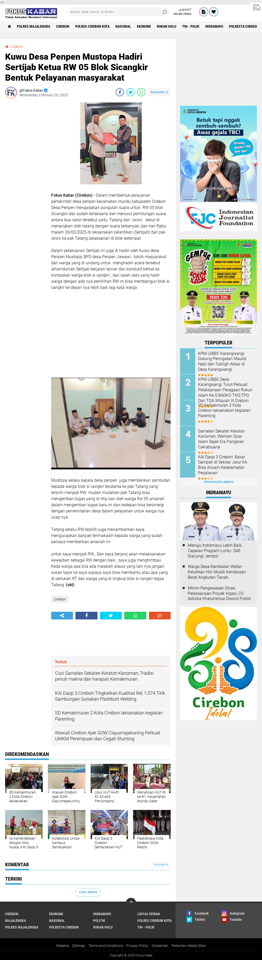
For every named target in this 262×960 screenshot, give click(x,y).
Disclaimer (160, 946)
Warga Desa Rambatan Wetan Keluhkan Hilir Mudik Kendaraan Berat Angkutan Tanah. (217, 572)
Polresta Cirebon (244, 26)
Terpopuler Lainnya (218, 482)
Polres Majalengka (33, 26)
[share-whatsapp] (141, 92)
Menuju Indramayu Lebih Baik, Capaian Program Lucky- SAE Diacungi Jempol (215, 550)
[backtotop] (131, 903)
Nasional (123, 26)
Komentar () (159, 92)
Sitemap (78, 946)
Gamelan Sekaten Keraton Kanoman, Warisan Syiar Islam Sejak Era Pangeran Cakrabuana (221, 439)
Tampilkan (160, 864)
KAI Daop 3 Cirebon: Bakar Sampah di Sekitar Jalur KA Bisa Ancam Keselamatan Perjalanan (222, 465)
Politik (99, 921)
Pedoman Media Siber (188, 946)
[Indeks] (204, 12)
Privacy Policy (137, 946)
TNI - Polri (190, 26)
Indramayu (214, 26)
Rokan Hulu (166, 26)
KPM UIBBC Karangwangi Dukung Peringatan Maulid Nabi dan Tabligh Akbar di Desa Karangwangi (222, 361)
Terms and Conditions (106, 946)
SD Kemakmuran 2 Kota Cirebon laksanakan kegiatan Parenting (224, 410)
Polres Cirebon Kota (92, 26)
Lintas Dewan (148, 914)
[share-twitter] (130, 92)
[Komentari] (160, 615)
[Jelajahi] (256, 7)
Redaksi (62, 946)
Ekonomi (144, 26)
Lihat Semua (88, 892)
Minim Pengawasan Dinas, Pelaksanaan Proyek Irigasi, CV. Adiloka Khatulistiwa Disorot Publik (219, 593)
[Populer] (214, 12)
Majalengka (15, 921)
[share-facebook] (120, 92)
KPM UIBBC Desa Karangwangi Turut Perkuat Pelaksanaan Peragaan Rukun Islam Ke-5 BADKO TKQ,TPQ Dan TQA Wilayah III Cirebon (225, 390)
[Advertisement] (25, 179)
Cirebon (62, 26)
